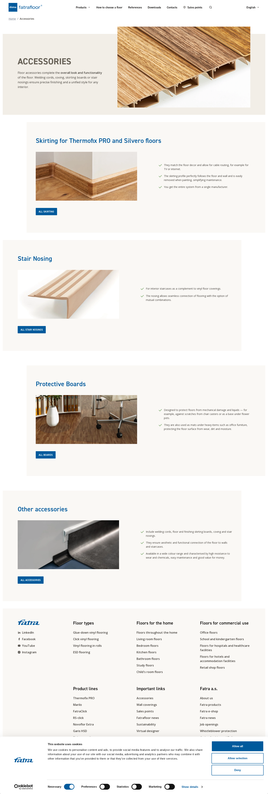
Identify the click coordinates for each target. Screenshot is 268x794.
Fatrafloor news (148, 718)
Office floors (208, 633)
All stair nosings (32, 329)
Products (81, 7)
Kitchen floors (146, 652)
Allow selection (238, 758)
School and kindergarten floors (222, 639)
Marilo (77, 705)
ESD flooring (81, 652)
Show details (190, 786)
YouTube (28, 646)
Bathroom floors (148, 659)
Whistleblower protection (218, 731)
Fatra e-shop (209, 711)
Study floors (145, 665)
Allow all (237, 746)
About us (206, 698)
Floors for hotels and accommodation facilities (217, 659)
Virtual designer (148, 731)
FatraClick (80, 711)
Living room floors (149, 639)
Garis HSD (80, 731)
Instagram (29, 652)
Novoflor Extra (83, 724)
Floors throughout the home (157, 633)
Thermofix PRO (84, 698)
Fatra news (208, 718)
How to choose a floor (109, 7)
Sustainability (146, 724)
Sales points (194, 7)
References (135, 7)
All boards (46, 454)
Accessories (145, 698)
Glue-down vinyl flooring (90, 633)
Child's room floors (150, 672)
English (250, 7)
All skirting (46, 211)
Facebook (29, 639)
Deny (237, 770)
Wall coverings (147, 705)
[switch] (105, 787)
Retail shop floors (212, 668)
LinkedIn (28, 633)
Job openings (209, 724)
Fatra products (210, 705)
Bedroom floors (147, 646)
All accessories (31, 580)
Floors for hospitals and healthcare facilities (225, 648)
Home (12, 18)
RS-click (78, 718)
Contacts (172, 7)
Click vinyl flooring (86, 639)
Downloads (154, 7)
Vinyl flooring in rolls (87, 646)
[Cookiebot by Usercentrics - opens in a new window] (24, 787)
